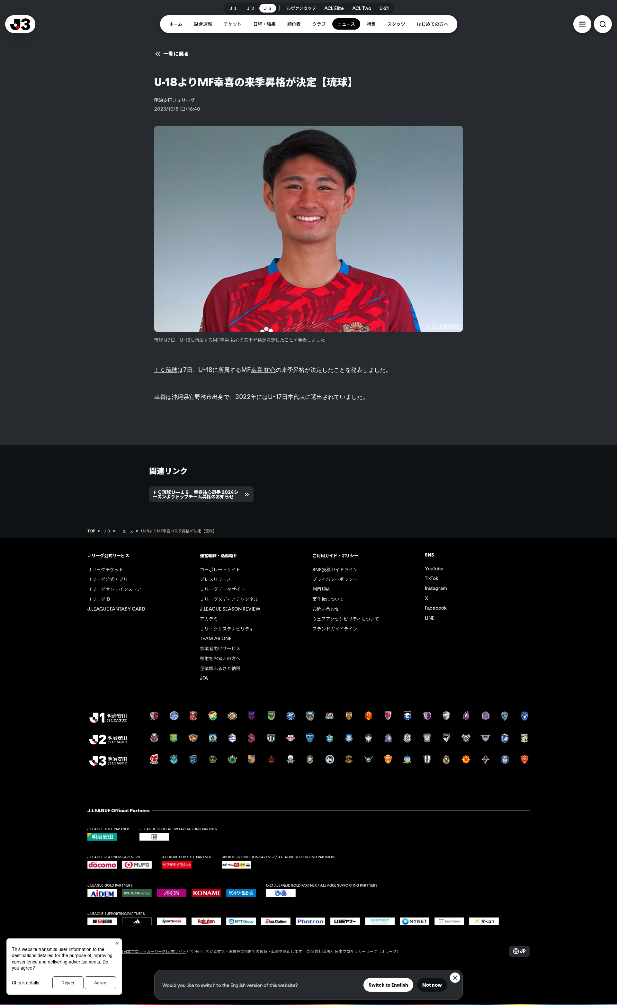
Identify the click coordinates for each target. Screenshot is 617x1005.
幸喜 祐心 (263, 369)
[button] (582, 24)
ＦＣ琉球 (165, 369)
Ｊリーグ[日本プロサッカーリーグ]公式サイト (146, 951)
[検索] (603, 24)
